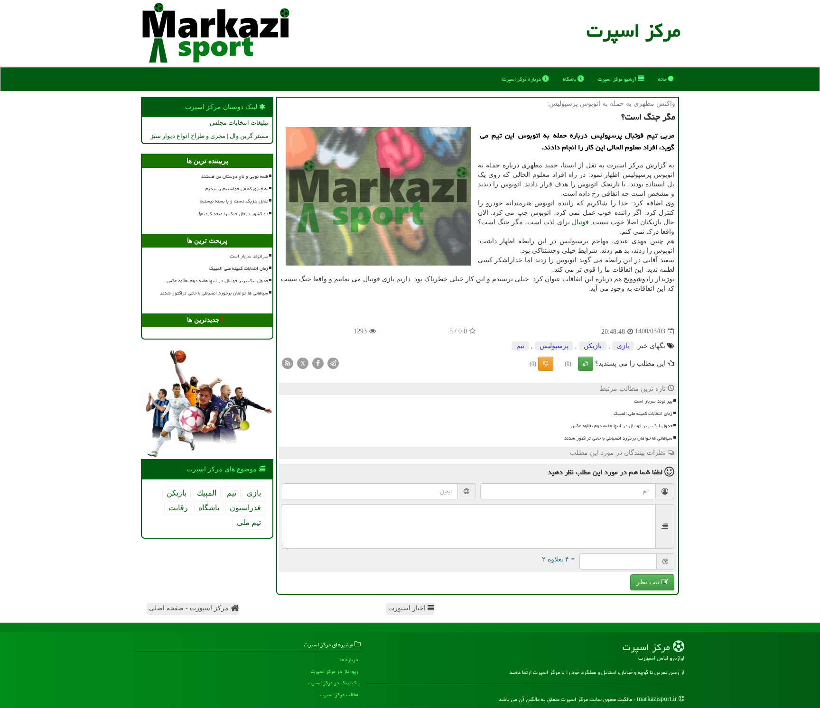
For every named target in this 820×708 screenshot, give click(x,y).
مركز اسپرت (633, 30)
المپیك (206, 493)
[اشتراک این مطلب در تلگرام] (333, 362)
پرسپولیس (554, 345)
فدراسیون (245, 508)
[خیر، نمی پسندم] (545, 364)
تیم (520, 345)
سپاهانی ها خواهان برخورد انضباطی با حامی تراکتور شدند (618, 438)
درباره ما (349, 659)
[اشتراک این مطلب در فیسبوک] (318, 362)
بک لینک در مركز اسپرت (333, 683)
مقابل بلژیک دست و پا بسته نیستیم (234, 201)
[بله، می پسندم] (585, 364)
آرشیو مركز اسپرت (618, 79)
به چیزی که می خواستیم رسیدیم (236, 188)
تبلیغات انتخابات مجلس (239, 122)
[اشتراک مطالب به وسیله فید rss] (287, 362)
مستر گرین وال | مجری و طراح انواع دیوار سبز (209, 135)
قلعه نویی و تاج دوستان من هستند (234, 176)
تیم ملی (249, 522)
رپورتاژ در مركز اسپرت (334, 671)
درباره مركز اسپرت (522, 79)
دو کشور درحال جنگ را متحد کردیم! (233, 214)
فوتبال (580, 222)
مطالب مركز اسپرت (339, 694)
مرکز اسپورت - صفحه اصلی (190, 608)
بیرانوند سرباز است (653, 401)
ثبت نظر (649, 582)
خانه (663, 79)
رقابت (178, 508)
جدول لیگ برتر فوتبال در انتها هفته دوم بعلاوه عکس (621, 426)
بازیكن (593, 345)
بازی (623, 345)
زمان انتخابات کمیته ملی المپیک (643, 413)
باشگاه (570, 79)
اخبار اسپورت (408, 608)
